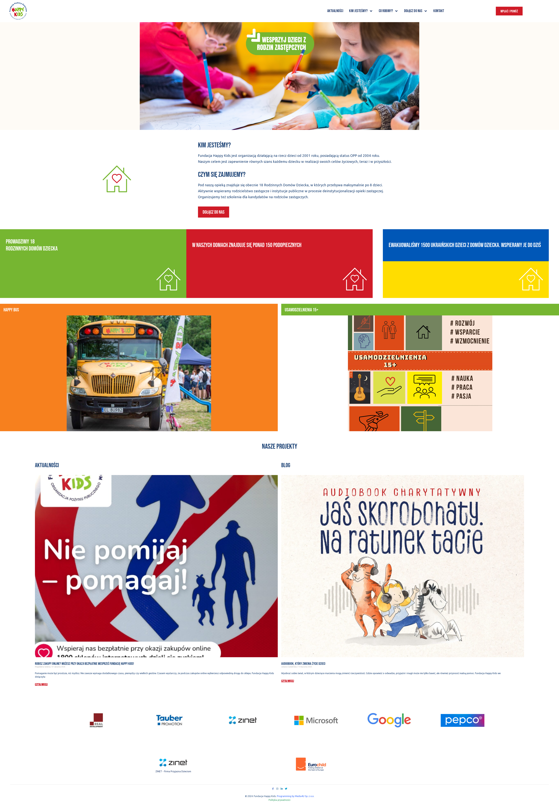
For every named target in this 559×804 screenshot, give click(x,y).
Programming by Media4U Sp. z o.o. (295, 796)
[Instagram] (277, 789)
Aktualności (335, 11)
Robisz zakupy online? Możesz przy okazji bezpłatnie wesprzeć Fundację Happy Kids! (84, 664)
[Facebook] (273, 789)
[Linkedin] (282, 789)
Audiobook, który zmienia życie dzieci (303, 664)
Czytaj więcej (41, 684)
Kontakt (438, 11)
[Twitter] (286, 789)
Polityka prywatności (279, 800)
